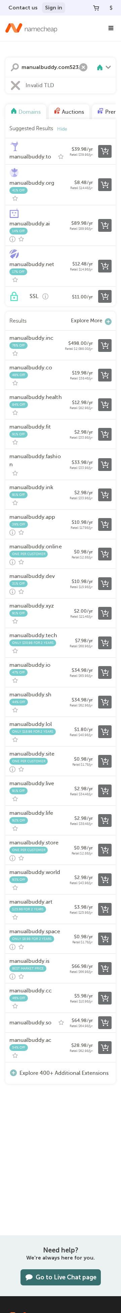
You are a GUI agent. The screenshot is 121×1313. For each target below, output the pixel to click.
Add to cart (105, 151)
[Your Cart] (96, 7)
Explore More (86, 320)
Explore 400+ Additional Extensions (64, 1073)
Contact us (23, 7)
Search (15, 67)
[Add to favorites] (61, 157)
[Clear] (83, 67)
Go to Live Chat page (66, 1277)
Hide (62, 129)
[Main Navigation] (111, 28)
